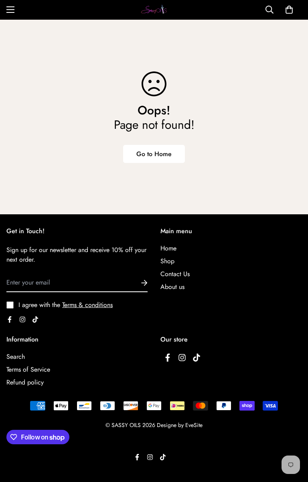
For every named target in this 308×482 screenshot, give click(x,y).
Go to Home (154, 154)
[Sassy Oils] (154, 10)
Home (168, 248)
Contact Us (175, 274)
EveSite (194, 425)
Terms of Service (28, 369)
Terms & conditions (87, 304)
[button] (289, 9)
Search (15, 356)
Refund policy (25, 382)
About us (172, 286)
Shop (167, 261)
